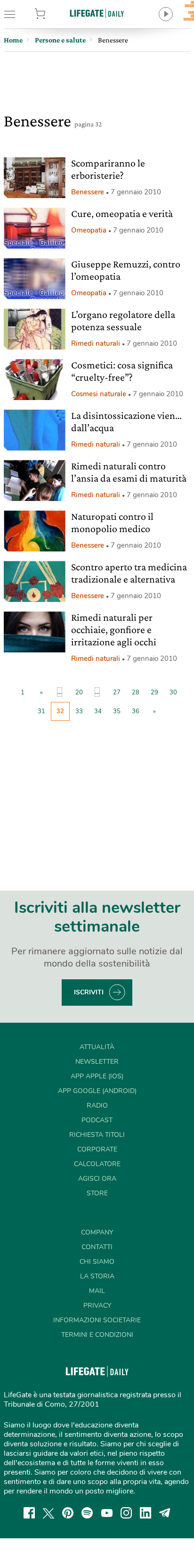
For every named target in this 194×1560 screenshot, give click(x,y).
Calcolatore (97, 1164)
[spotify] (87, 1512)
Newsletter (97, 1061)
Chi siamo (97, 1261)
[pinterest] (67, 1512)
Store (53, 14)
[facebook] (29, 1512)
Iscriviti (89, 992)
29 (154, 692)
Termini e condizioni (97, 1334)
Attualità (97, 1047)
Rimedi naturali (95, 343)
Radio (97, 1105)
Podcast (97, 1120)
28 (135, 692)
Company (97, 1232)
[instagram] (126, 1512)
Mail (97, 1290)
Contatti (97, 1247)
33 (79, 711)
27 (117, 692)
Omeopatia (88, 230)
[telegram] (164, 1512)
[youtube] (107, 1512)
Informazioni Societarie (97, 1320)
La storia (97, 1276)
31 (41, 711)
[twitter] (48, 1512)
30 (173, 692)
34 (98, 711)
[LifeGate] (97, 13)
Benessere (87, 192)
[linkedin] (145, 1512)
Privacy (97, 1305)
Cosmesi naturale (98, 394)
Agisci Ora (97, 1178)
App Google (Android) (97, 1090)
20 (79, 692)
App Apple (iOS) (97, 1076)
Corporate (97, 1149)
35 (117, 711)
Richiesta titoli (97, 1134)
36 (135, 711)
